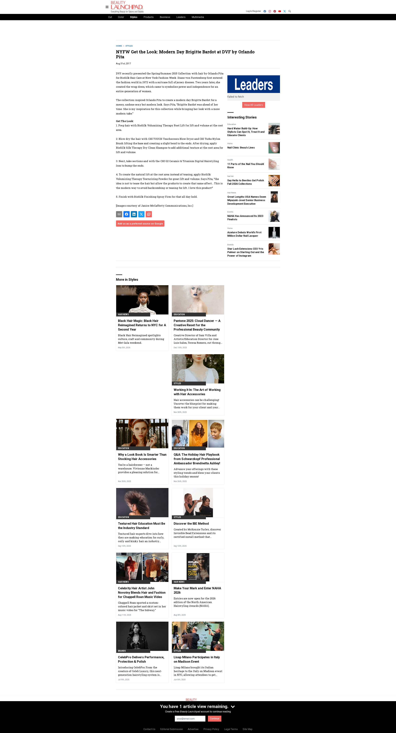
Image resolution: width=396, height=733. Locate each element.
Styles (129, 46)
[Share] (126, 214)
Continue (214, 718)
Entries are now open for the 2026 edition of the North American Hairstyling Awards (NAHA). (194, 602)
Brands (230, 245)
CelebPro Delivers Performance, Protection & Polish (141, 659)
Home (119, 46)
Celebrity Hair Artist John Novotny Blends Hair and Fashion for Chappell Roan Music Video (142, 592)
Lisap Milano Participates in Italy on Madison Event (197, 659)
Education (231, 124)
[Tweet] (141, 214)
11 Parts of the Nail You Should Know (245, 166)
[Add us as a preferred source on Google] (149, 214)
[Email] (119, 214)
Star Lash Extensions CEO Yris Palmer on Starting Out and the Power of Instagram (245, 252)
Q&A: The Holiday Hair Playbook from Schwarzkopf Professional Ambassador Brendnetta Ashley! (197, 459)
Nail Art (230, 176)
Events (230, 212)
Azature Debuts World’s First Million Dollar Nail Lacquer (244, 234)
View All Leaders (253, 105)
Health (230, 160)
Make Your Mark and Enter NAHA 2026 (197, 590)
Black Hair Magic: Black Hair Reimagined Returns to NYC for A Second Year (142, 325)
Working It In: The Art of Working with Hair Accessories (197, 392)
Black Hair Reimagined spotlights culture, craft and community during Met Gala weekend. (141, 339)
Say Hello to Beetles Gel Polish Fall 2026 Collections (245, 182)
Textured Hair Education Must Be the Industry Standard (141, 526)
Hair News (231, 193)
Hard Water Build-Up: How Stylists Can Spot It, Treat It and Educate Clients (246, 132)
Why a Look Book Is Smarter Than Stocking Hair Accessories (142, 457)
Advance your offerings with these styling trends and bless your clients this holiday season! (197, 472)
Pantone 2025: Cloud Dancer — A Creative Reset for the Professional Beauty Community (197, 325)
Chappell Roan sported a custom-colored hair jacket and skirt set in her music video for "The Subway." (142, 606)
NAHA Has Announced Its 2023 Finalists (245, 218)
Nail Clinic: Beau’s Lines (241, 147)
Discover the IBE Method (191, 523)
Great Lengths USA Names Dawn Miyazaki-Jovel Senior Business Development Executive (246, 200)
